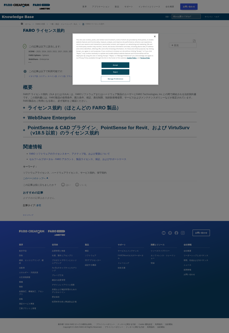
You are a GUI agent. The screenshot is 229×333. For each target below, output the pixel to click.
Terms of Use (145, 58)
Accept (115, 65)
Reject (115, 72)
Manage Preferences (115, 79)
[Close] (155, 36)
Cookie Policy (131, 58)
